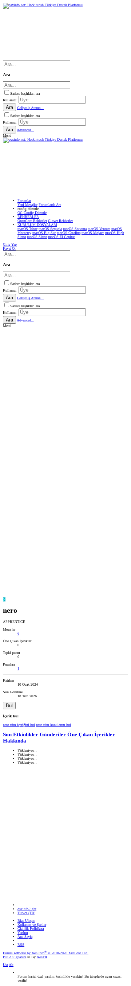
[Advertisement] (65, 397)
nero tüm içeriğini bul (19, 725)
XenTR (42, 957)
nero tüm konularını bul (53, 725)
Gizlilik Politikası (30, 929)
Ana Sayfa (24, 937)
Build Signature (14, 957)
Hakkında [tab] (14, 741)
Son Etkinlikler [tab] (20, 734)
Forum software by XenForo (45, 953)
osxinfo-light (26, 909)
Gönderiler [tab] (53, 734)
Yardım (22, 933)
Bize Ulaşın (26, 921)
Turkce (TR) (26, 913)
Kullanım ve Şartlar (31, 925)
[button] (7, 135)
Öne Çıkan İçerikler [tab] (91, 734)
